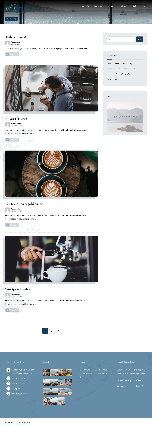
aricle (109, 64)
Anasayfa (86, 370)
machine (126, 69)
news (109, 74)
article (117, 64)
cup (131, 64)
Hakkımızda (102, 370)
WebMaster (16, 42)
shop (109, 79)
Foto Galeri (102, 373)
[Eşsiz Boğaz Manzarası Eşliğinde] (16, 8)
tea (116, 79)
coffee (124, 64)
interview (111, 69)
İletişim (85, 377)
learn (118, 69)
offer (116, 74)
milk (134, 69)
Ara (139, 39)
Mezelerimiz (88, 373)
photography (125, 74)
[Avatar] (7, 43)
